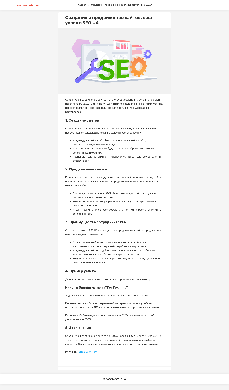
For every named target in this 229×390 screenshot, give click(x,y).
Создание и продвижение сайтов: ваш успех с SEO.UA (121, 5)
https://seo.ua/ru (88, 351)
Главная (81, 5)
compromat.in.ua (28, 5)
